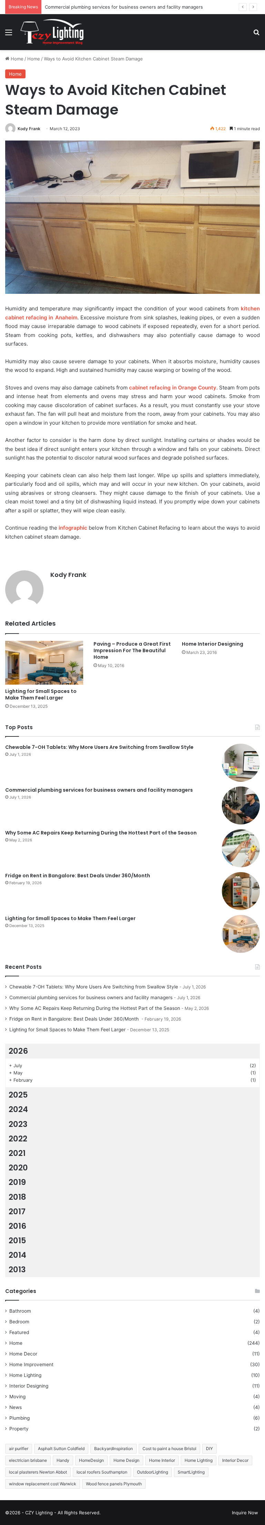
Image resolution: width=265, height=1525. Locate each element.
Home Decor (23, 1354)
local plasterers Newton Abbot (38, 1472)
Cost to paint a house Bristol (169, 1448)
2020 (18, 1167)
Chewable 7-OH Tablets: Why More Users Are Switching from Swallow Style (99, 747)
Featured (19, 1332)
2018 (17, 1197)
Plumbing (19, 1418)
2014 (17, 1255)
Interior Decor (235, 1460)
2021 (17, 1153)
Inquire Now (245, 1512)
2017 (17, 1211)
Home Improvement (31, 1364)
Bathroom (20, 1311)
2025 (18, 1094)
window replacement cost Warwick (42, 1483)
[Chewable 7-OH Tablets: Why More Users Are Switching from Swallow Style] (241, 763)
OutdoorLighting (152, 1472)
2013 (17, 1269)
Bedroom (19, 1321)
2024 (18, 1109)
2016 (17, 1226)
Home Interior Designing (212, 643)
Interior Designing (28, 1386)
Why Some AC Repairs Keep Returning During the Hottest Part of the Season (101, 832)
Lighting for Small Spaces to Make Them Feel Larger (41, 694)
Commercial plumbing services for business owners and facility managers (124, 7)
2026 (18, 1050)
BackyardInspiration (113, 1448)
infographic (73, 527)
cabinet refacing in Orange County (172, 387)
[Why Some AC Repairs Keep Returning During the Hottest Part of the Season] (241, 848)
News (15, 1407)
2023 (18, 1124)
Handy (63, 1460)
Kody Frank (29, 128)
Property (19, 1428)
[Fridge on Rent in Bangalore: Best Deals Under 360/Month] (241, 891)
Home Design (126, 1460)
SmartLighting (191, 1472)
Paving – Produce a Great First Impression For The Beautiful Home (132, 650)
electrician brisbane (28, 1460)
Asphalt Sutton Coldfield (61, 1448)
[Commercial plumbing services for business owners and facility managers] (241, 805)
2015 (17, 1240)
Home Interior (162, 1460)
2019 (17, 1182)
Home (16, 58)
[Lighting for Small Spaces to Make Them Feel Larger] (44, 663)
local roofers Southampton (102, 1472)
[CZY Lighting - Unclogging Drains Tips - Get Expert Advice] (53, 32)
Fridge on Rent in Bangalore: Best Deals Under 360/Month (78, 875)
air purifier (18, 1448)
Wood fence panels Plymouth (114, 1483)
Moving (17, 1396)
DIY (209, 1448)
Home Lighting (25, 1375)
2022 (18, 1138)
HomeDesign (91, 1460)
